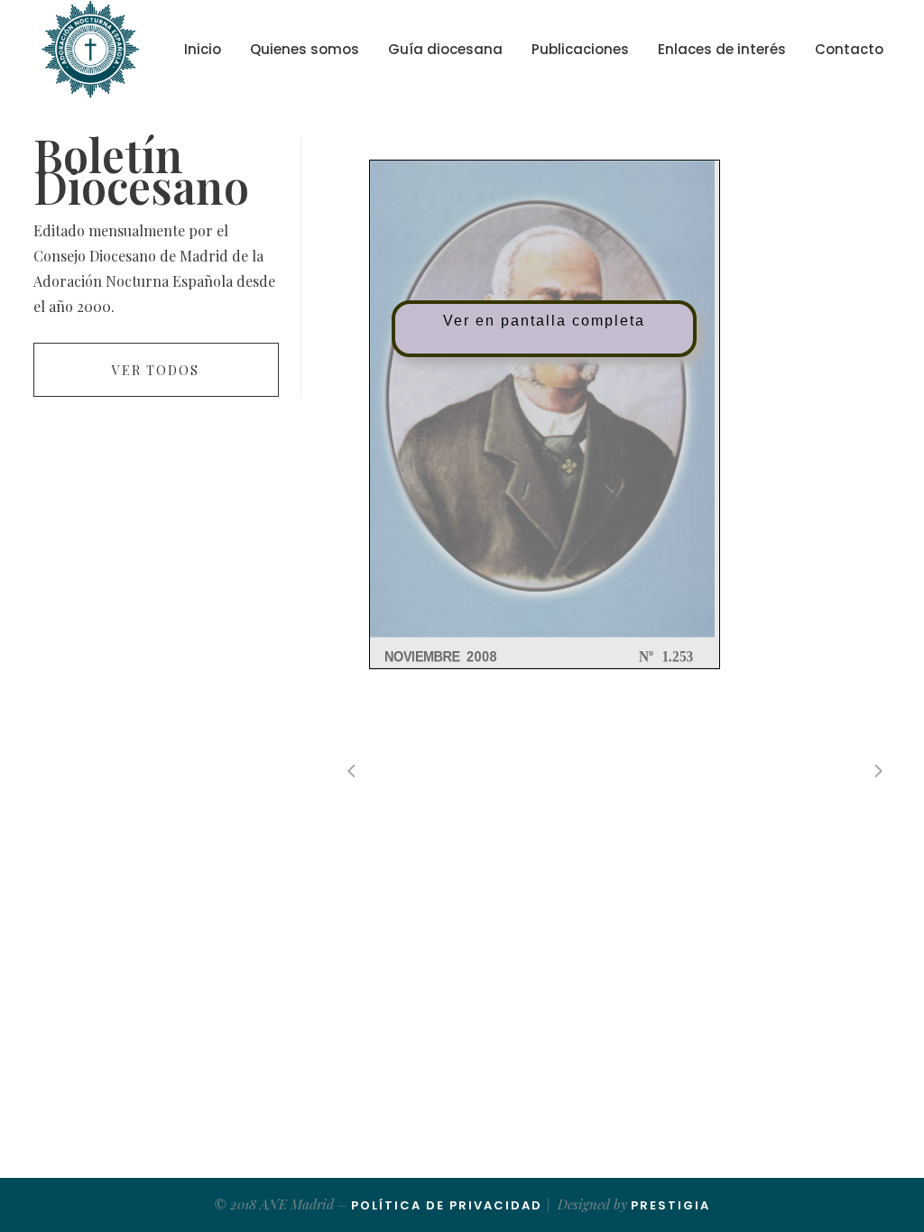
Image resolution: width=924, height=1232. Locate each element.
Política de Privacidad (446, 1205)
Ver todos (155, 370)
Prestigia (670, 1205)
